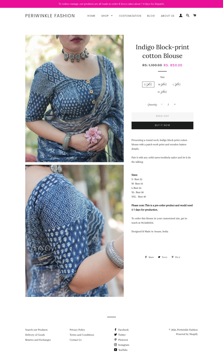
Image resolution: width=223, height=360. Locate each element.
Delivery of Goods (35, 334)
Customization (130, 16)
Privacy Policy (77, 329)
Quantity (152, 104)
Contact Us (76, 339)
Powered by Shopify (187, 334)
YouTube (123, 349)
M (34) (162, 84)
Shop (105, 16)
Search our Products (36, 329)
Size (162, 77)
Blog (151, 16)
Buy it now (162, 125)
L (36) (176, 84)
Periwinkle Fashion (50, 16)
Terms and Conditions (82, 334)
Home (91, 16)
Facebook (123, 329)
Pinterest (123, 339)
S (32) (148, 84)
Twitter (122, 334)
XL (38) (162, 92)
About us (168, 16)
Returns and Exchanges (38, 339)
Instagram (123, 344)
